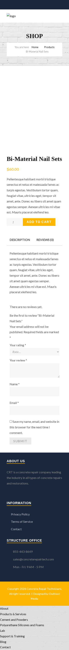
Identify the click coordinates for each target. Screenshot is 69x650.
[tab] (20, 240)
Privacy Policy (20, 514)
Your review (18, 360)
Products (49, 47)
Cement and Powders (14, 619)
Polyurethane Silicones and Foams (22, 625)
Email (14, 402)
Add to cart (39, 222)
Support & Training (12, 636)
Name (15, 384)
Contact (16, 529)
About (4, 608)
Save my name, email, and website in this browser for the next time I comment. (34, 427)
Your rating (18, 345)
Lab (2, 630)
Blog (3, 641)
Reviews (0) (45, 239)
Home (35, 47)
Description (20, 239)
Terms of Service (22, 521)
